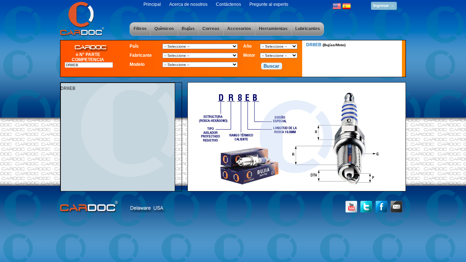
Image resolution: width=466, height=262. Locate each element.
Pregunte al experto (268, 4)
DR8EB (325, 44)
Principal (152, 4)
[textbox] (89, 65)
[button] (271, 66)
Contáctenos (228, 4)
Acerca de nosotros (188, 4)
